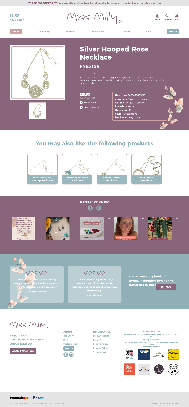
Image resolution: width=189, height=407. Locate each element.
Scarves (70, 31)
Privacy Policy (100, 347)
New (16, 31)
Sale (148, 31)
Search (168, 19)
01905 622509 (21, 343)
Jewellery (44, 31)
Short (141, 117)
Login (157, 19)
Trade (173, 31)
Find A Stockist (101, 335)
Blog (65, 339)
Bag (177, 18)
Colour (126, 31)
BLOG (166, 287)
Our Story (68, 335)
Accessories (98, 31)
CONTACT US (23, 351)
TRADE (69, 348)
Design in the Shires (171, 403)
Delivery (97, 339)
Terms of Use (99, 351)
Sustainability (70, 343)
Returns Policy (100, 343)
